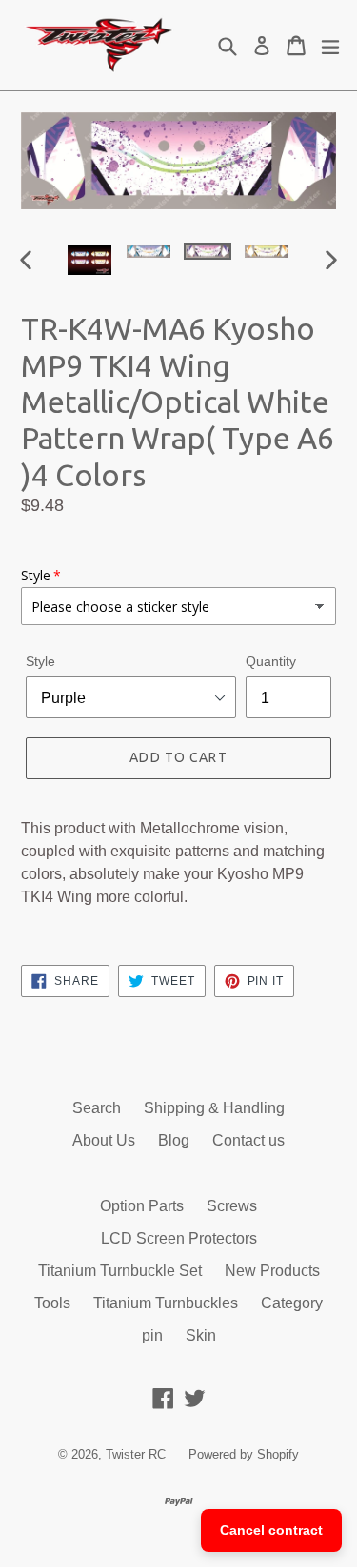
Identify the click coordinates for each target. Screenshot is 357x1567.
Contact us (248, 1140)
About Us (103, 1140)
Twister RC (136, 1454)
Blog (173, 1140)
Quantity (271, 661)
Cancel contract (271, 1530)
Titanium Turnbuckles (165, 1303)
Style (40, 661)
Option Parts (142, 1206)
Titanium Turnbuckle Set (120, 1271)
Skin (201, 1335)
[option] (89, 260)
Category (292, 1303)
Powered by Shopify (243, 1454)
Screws (232, 1206)
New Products (272, 1271)
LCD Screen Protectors (179, 1238)
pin (152, 1335)
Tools (52, 1303)
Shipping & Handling (214, 1108)
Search (96, 1108)
